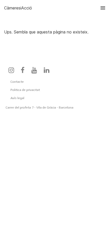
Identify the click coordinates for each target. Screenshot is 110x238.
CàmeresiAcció (18, 7)
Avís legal (17, 98)
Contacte (17, 82)
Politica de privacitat (25, 90)
